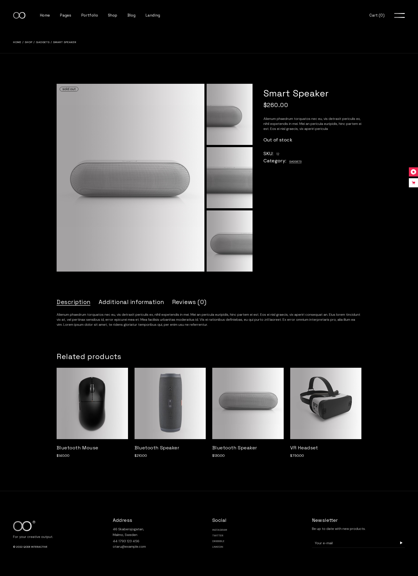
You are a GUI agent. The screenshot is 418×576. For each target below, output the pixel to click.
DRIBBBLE (218, 541)
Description (74, 302)
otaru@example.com (129, 546)
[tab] (74, 302)
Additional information (131, 302)
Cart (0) (376, 15)
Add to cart (89, 408)
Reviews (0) (189, 302)
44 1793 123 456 (126, 541)
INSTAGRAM (219, 530)
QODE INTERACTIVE (35, 547)
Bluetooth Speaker (157, 448)
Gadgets (295, 161)
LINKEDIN (217, 547)
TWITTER (217, 535)
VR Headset (304, 448)
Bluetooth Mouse (77, 448)
